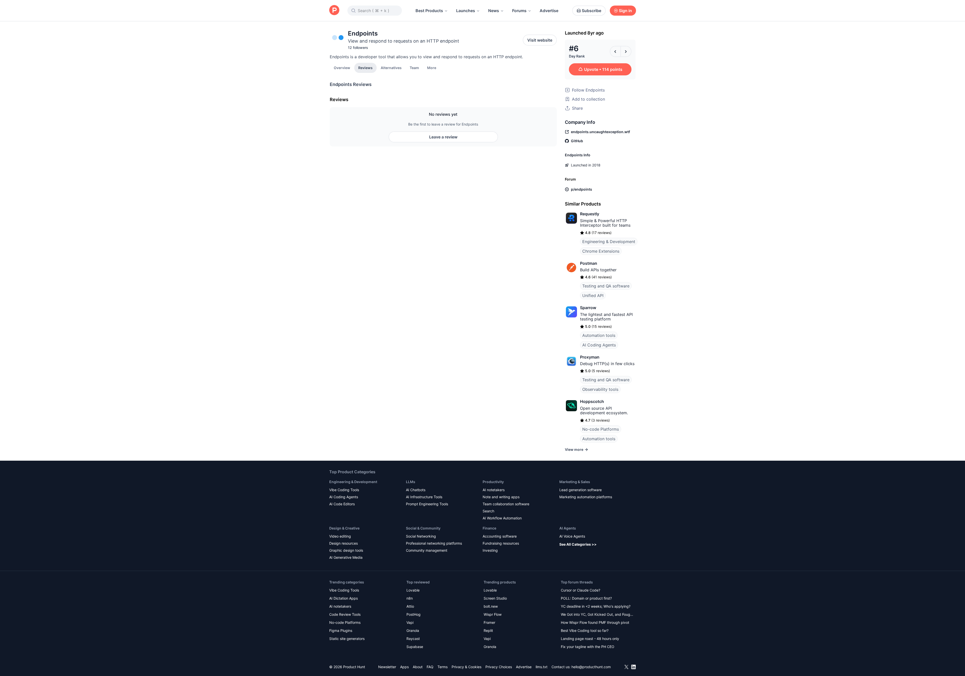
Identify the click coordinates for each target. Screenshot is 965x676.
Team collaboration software (506, 504)
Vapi (409, 622)
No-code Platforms (600, 429)
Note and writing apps (501, 497)
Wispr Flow (493, 614)
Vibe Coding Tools (344, 490)
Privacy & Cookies (466, 667)
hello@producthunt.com (591, 667)
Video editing (340, 536)
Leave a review (443, 136)
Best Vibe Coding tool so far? (585, 630)
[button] (431, 67)
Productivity (493, 482)
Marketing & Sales (574, 482)
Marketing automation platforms (585, 497)
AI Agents (567, 528)
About (418, 667)
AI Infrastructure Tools (424, 497)
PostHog (413, 614)
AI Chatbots (415, 490)
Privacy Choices (498, 667)
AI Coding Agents (599, 344)
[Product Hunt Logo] (334, 10)
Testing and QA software (605, 285)
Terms (442, 667)
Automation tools (598, 335)
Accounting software (500, 536)
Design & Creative (344, 528)
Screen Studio (495, 598)
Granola (412, 630)
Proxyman (589, 357)
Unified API (592, 295)
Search (488, 511)
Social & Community (423, 528)
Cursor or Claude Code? (580, 590)
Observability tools (600, 389)
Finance (489, 528)
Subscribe (591, 10)
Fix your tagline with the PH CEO (587, 646)
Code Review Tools (345, 614)
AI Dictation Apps (343, 598)
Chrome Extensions (600, 251)
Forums (519, 10)
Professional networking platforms (434, 543)
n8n (409, 598)
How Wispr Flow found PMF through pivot (595, 622)
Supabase (414, 646)
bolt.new (491, 606)
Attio (410, 606)
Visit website (539, 40)
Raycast (413, 638)
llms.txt (541, 667)
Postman (588, 263)
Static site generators (347, 638)
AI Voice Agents (572, 536)
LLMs (410, 482)
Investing (490, 550)
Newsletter (387, 667)
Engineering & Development (608, 241)
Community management (426, 550)
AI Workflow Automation (502, 518)
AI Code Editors (342, 504)
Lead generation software (580, 490)
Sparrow (588, 307)
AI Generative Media (346, 557)
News (493, 10)
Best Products (429, 10)
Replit (488, 630)
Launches (465, 10)
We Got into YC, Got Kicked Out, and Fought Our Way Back (597, 615)
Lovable (413, 590)
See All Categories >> (578, 544)
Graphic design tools (346, 550)
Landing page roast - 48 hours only (590, 638)
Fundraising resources (501, 543)
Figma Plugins (340, 630)
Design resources (343, 543)
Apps (404, 667)
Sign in (625, 10)
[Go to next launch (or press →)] (626, 51)
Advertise (549, 10)
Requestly (589, 213)
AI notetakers (494, 490)
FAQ (430, 667)
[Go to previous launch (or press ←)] (615, 51)
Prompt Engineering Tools (427, 504)
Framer (489, 622)
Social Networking (421, 536)
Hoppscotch (592, 401)
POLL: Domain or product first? (586, 598)
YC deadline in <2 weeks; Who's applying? (595, 606)
